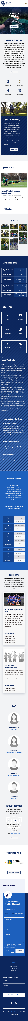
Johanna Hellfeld (4, 195)
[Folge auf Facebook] (12, 1003)
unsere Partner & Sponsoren (14, 872)
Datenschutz (14, 970)
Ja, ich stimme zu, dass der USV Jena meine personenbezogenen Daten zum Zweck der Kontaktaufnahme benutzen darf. (12, 946)
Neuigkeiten (14, 195)
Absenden (19, 950)
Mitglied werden (14, 71)
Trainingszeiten (14, 17)
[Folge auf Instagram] (16, 1003)
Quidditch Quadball (19, 195)
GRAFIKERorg (13, 1011)
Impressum (14, 968)
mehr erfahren (14, 27)
